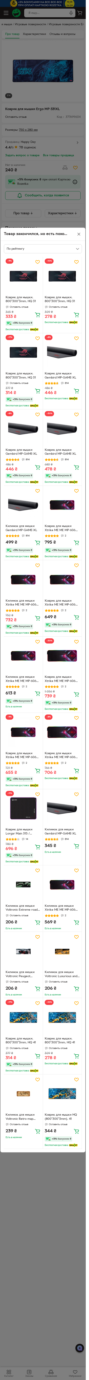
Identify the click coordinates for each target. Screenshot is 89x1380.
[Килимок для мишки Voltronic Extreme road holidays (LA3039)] (23, 884)
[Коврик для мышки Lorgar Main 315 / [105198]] (23, 808)
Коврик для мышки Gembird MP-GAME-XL (60, 375)
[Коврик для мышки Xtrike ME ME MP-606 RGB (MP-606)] (62, 505)
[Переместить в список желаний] (37, 262)
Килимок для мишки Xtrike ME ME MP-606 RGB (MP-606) (21, 603)
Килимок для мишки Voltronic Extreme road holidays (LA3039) (22, 908)
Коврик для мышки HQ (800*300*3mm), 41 (61, 1116)
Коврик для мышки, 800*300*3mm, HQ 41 (21, 1040)
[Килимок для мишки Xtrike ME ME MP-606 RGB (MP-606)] (23, 579)
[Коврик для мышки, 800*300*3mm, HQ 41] (23, 1017)
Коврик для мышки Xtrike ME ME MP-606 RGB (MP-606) (60, 529)
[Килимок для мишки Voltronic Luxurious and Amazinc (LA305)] (62, 951)
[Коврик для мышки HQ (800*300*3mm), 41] (62, 1094)
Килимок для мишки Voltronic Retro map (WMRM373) (20, 1117)
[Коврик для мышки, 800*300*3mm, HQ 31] (23, 276)
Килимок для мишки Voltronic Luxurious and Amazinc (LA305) (61, 975)
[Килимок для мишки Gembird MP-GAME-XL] (23, 505)
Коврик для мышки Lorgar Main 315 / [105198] (19, 832)
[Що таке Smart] (34, 329)
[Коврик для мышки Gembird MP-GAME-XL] (62, 352)
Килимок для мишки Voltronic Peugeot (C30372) (20, 975)
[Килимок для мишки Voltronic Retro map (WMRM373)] (23, 1094)
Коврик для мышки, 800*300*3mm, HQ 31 (21, 299)
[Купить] (37, 314)
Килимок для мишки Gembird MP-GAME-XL (21, 528)
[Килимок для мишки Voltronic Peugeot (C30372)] (23, 951)
